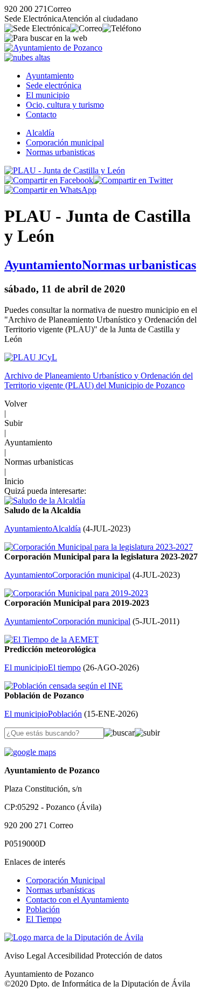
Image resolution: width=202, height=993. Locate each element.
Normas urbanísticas (60, 889)
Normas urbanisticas (60, 152)
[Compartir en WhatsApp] (50, 189)
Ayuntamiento (50, 75)
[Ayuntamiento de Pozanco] (53, 47)
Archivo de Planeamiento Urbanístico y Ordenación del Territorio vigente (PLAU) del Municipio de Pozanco (98, 380)
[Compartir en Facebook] (48, 180)
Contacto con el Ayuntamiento (77, 899)
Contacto (41, 114)
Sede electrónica (53, 85)
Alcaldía (40, 132)
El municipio (47, 95)
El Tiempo (43, 919)
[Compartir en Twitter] (133, 180)
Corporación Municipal (65, 880)
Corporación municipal (65, 142)
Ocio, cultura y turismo (65, 104)
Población (43, 909)
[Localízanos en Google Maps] (30, 752)
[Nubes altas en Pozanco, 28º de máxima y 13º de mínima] (27, 57)
